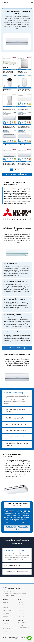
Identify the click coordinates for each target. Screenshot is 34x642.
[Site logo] (5, 2)
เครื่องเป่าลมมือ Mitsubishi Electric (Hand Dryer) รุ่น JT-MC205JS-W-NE (9, 109)
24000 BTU (21, 613)
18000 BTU (21, 610)
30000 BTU (21, 616)
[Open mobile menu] (32, 2)
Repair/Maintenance (8, 629)
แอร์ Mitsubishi (7, 610)
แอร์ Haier (5, 605)
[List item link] (25, 623)
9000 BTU (20, 602)
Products (5, 623)
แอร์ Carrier (6, 613)
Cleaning (5, 631)
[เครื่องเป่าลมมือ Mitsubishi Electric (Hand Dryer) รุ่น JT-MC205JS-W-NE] (10, 100)
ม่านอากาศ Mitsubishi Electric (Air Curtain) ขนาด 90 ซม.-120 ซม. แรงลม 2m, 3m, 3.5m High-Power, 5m (9, 73)
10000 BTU (21, 605)
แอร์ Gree (5, 602)
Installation (6, 626)
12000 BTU (21, 608)
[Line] (29, 638)
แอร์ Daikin (5, 616)
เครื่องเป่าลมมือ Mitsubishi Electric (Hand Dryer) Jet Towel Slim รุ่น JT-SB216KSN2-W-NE (24, 91)
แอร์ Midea (5, 608)
